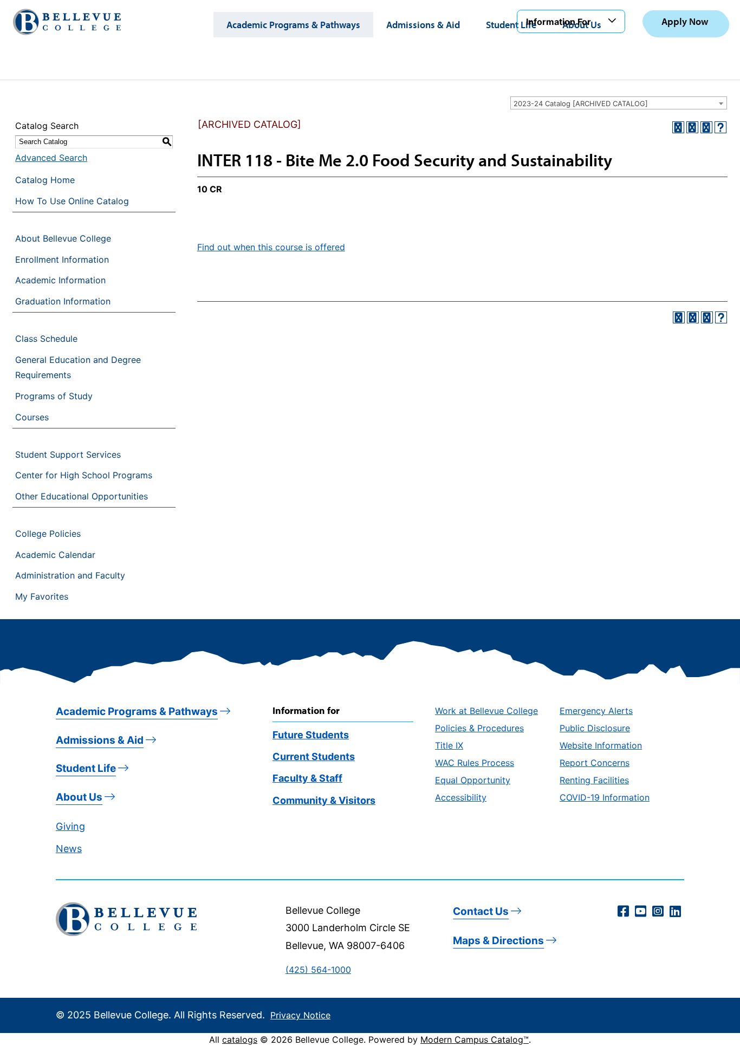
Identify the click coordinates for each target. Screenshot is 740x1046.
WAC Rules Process (474, 762)
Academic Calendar (55, 554)
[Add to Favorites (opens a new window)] (678, 127)
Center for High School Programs (83, 475)
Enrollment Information (62, 259)
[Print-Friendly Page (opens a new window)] (706, 127)
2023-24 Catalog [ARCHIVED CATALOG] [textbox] (581, 103)
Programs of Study (54, 396)
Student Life (511, 24)
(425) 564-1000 (318, 969)
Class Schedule (46, 338)
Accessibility (460, 797)
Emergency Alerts (596, 710)
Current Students (313, 756)
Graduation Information (63, 301)
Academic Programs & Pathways (293, 24)
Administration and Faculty (70, 575)
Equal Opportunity (472, 780)
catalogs (239, 1039)
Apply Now (684, 21)
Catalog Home (45, 179)
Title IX (449, 745)
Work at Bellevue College (486, 710)
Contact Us (481, 911)
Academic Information (60, 280)
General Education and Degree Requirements (78, 367)
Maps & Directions (498, 940)
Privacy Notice (300, 1015)
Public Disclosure (595, 728)
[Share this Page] (692, 127)
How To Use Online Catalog (72, 201)
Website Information (601, 745)
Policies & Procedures (479, 728)
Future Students (310, 734)
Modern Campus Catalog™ (474, 1039)
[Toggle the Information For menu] (614, 21)
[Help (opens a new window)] (720, 127)
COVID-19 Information (605, 797)
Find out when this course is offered (271, 247)
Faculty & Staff (307, 778)
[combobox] (618, 102)
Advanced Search (51, 157)
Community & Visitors (323, 800)
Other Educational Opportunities (81, 496)
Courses (32, 417)
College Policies (48, 533)
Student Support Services (68, 454)
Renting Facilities (594, 780)
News (69, 848)
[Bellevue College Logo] (67, 22)
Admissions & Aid (423, 24)
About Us (79, 797)
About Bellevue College (63, 238)
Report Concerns (594, 762)
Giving (70, 826)
